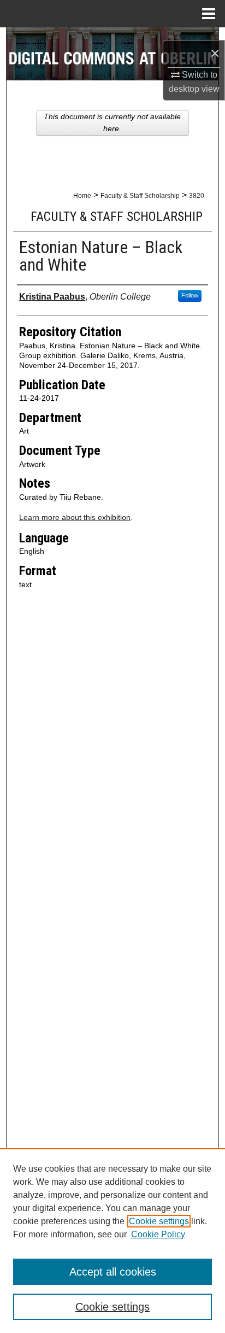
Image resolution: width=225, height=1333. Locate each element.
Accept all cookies (112, 1272)
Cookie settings (159, 1221)
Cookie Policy (158, 1234)
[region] (112, 1240)
